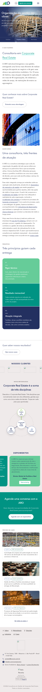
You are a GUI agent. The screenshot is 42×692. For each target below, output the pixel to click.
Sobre (7, 631)
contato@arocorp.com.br (12, 659)
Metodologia (17, 631)
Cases (17, 634)
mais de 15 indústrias (18, 221)
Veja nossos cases (11, 352)
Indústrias (8, 634)
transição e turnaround (10, 202)
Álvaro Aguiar (21, 665)
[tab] (8, 39)
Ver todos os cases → (21, 621)
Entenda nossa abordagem (14, 104)
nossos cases (34, 236)
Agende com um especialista (21, 517)
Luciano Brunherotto (33, 665)
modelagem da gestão (10, 195)
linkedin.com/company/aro (13, 662)
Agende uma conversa (25, 3)
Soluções (29, 631)
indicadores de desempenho (27, 207)
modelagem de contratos (11, 200)
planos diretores (7, 212)
